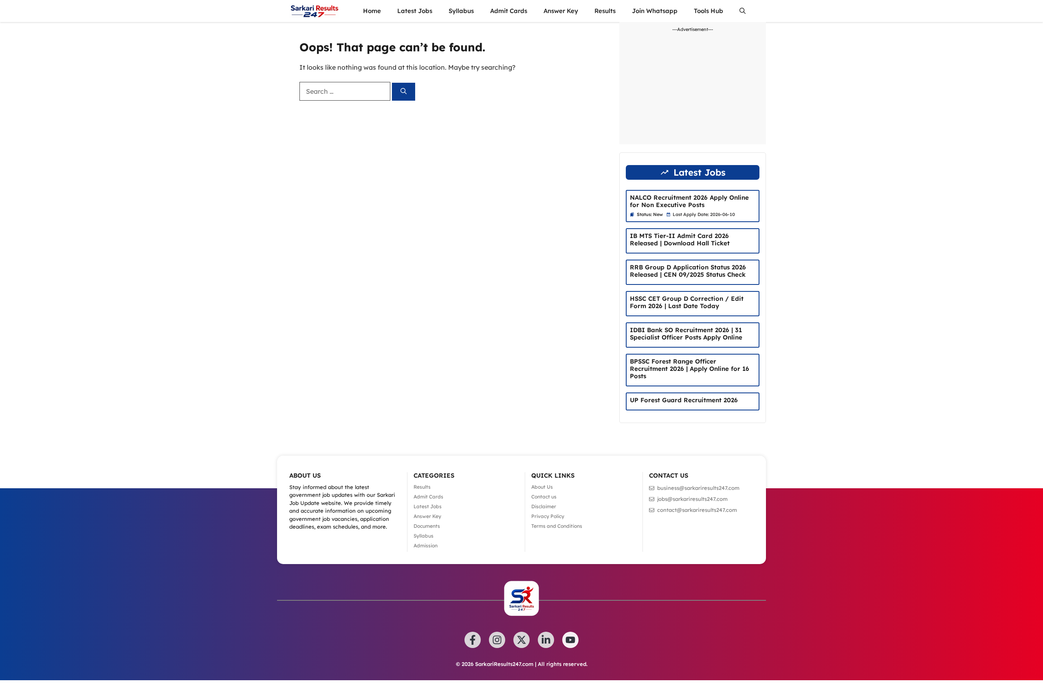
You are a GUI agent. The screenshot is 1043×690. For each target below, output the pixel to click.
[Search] (403, 92)
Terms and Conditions (556, 526)
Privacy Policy (547, 516)
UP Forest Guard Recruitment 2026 (684, 400)
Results (605, 11)
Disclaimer (543, 506)
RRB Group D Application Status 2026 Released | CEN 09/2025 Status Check (688, 270)
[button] (742, 11)
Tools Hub (708, 11)
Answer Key (561, 11)
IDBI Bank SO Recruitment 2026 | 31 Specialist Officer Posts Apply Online (686, 333)
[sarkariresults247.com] (314, 11)
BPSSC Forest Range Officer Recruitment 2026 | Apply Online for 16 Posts (689, 368)
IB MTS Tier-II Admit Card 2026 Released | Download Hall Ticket (680, 239)
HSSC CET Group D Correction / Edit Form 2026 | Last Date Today (687, 302)
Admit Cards (508, 11)
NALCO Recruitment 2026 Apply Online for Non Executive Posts (689, 201)
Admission (426, 545)
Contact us (544, 497)
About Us (542, 487)
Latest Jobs (414, 11)
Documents (427, 526)
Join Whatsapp (655, 11)
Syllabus (461, 11)
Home (372, 11)
